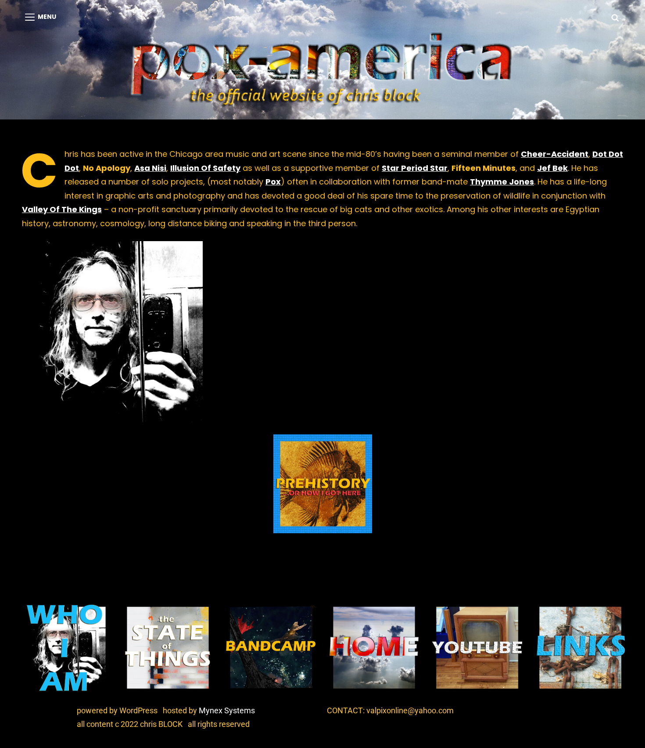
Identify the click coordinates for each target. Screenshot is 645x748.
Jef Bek (552, 168)
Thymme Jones (502, 181)
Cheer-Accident (554, 153)
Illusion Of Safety (205, 168)
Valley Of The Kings (62, 209)
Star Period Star (415, 168)
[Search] (615, 17)
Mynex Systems (227, 710)
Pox (273, 181)
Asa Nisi (150, 168)
